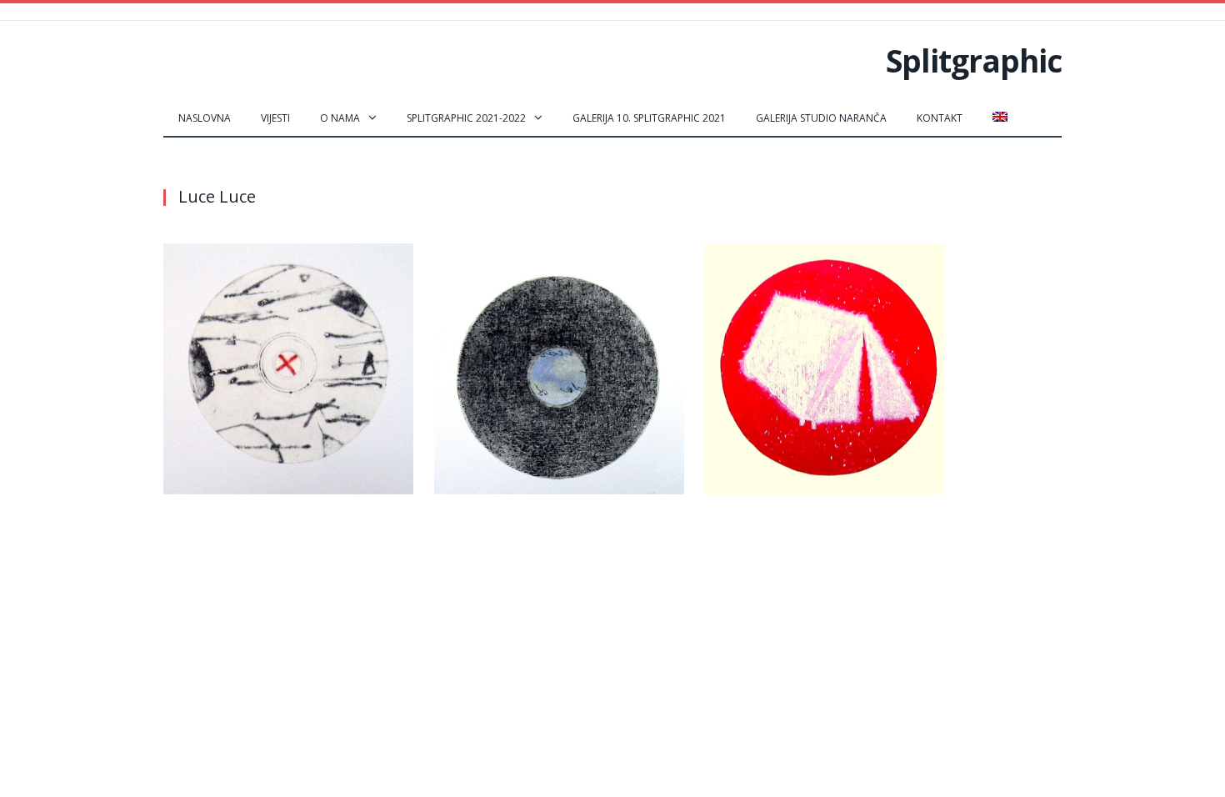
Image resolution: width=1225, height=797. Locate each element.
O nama (340, 118)
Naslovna (204, 118)
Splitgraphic (974, 60)
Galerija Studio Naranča (821, 118)
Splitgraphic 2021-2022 (466, 118)
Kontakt (939, 118)
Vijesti (275, 118)
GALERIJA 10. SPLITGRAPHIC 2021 (649, 118)
